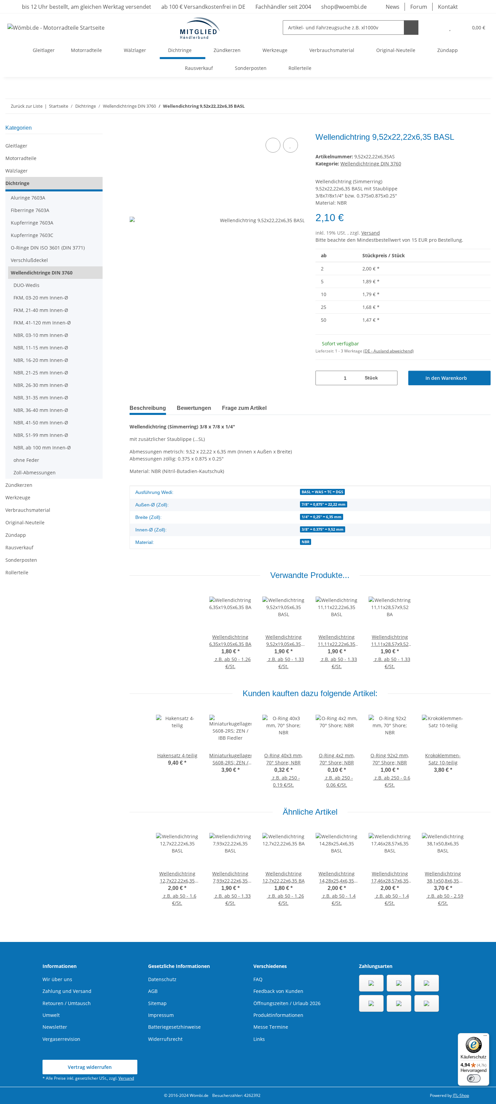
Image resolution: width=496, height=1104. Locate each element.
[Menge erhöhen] (390, 378)
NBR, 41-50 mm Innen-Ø (40, 422)
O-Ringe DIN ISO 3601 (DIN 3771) (48, 247)
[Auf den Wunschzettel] (290, 145)
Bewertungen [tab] (194, 408)
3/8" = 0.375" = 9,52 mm (322, 529)
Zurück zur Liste (27, 106)
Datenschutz (162, 979)
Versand (370, 233)
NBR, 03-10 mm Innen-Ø (40, 335)
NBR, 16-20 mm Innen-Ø (40, 360)
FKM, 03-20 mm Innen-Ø (40, 297)
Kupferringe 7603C (32, 235)
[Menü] (485, 1037)
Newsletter (55, 1027)
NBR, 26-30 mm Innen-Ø (40, 385)
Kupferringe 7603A (32, 222)
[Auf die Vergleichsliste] (273, 145)
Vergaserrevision (61, 1039)
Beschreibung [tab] (148, 408)
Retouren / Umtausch (67, 1003)
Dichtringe (17, 183)
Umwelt (51, 1015)
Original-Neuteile (25, 522)
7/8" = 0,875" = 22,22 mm (324, 504)
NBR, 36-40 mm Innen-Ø (40, 410)
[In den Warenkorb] (135, 128)
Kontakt (448, 6)
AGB (153, 991)
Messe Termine (270, 1027)
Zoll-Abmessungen (34, 472)
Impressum (161, 1015)
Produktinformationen (278, 1015)
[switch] (473, 1078)
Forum (418, 6)
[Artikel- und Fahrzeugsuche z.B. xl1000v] (411, 27)
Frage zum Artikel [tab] (244, 408)
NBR (305, 542)
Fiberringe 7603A (30, 210)
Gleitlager (16, 145)
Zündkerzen (18, 485)
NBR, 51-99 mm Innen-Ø (40, 435)
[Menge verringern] (323, 378)
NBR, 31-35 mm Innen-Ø (40, 397)
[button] (436, 27)
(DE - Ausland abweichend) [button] (388, 351)
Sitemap (157, 1003)
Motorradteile (20, 158)
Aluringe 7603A (28, 197)
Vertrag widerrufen (90, 1067)
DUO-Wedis (26, 285)
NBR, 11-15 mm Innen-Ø (40, 347)
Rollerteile (16, 572)
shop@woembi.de (343, 6)
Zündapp (15, 535)
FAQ (258, 979)
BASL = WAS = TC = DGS (322, 492)
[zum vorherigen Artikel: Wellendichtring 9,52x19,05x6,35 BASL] (469, 106)
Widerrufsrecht (165, 1039)
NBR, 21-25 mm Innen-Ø (40, 372)
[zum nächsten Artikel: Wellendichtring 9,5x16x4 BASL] (483, 106)
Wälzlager (16, 170)
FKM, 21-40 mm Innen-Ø (40, 310)
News (392, 6)
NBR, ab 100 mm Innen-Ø (42, 447)
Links (259, 1039)
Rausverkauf (19, 547)
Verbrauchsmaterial (27, 510)
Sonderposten (21, 560)
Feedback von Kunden (278, 991)
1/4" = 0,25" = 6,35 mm (321, 517)
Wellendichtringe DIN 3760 (370, 163)
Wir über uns (57, 979)
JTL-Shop (461, 1095)
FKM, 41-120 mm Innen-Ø (42, 322)
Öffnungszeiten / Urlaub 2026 (287, 1003)
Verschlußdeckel (29, 260)
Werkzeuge (17, 497)
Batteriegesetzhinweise (174, 1027)
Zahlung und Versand (67, 991)
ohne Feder (26, 460)
